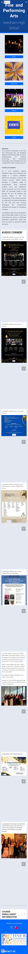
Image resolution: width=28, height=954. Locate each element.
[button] (2, 2)
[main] (14, 16)
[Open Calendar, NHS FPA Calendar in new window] (24, 282)
